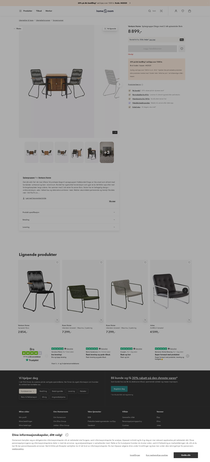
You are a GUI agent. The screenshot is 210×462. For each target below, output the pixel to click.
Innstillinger (135, 455)
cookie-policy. (18, 449)
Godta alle (185, 455)
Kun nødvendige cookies (157, 455)
